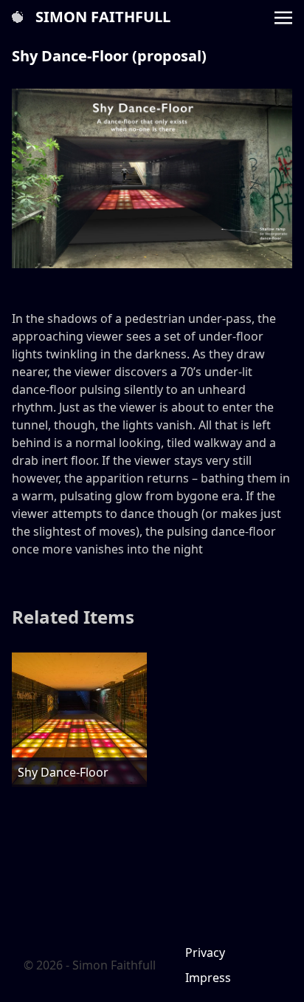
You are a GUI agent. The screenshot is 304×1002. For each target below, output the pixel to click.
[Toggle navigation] (283, 16)
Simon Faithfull (102, 17)
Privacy (205, 952)
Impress (208, 977)
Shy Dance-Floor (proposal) (109, 56)
